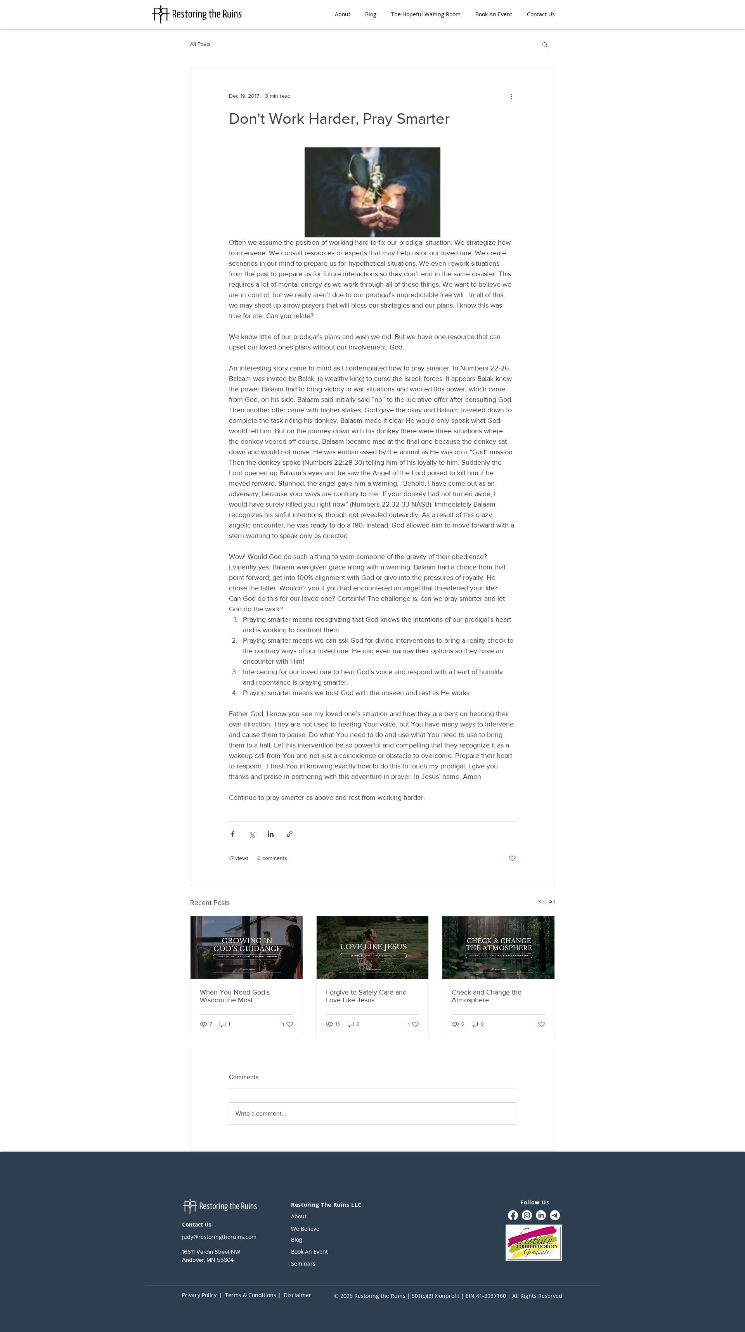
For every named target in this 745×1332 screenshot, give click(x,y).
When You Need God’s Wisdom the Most (235, 996)
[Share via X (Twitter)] (251, 834)
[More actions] (511, 95)
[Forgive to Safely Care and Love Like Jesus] (373, 947)
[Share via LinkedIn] (270, 834)
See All (546, 901)
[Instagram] (527, 1215)
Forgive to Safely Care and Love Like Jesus (366, 996)
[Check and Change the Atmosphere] (498, 947)
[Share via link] (289, 834)
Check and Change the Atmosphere (487, 996)
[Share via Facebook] (232, 834)
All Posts (200, 44)
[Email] (555, 1215)
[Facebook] (513, 1215)
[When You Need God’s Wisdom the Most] (247, 947)
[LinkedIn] (541, 1215)
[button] (545, 44)
